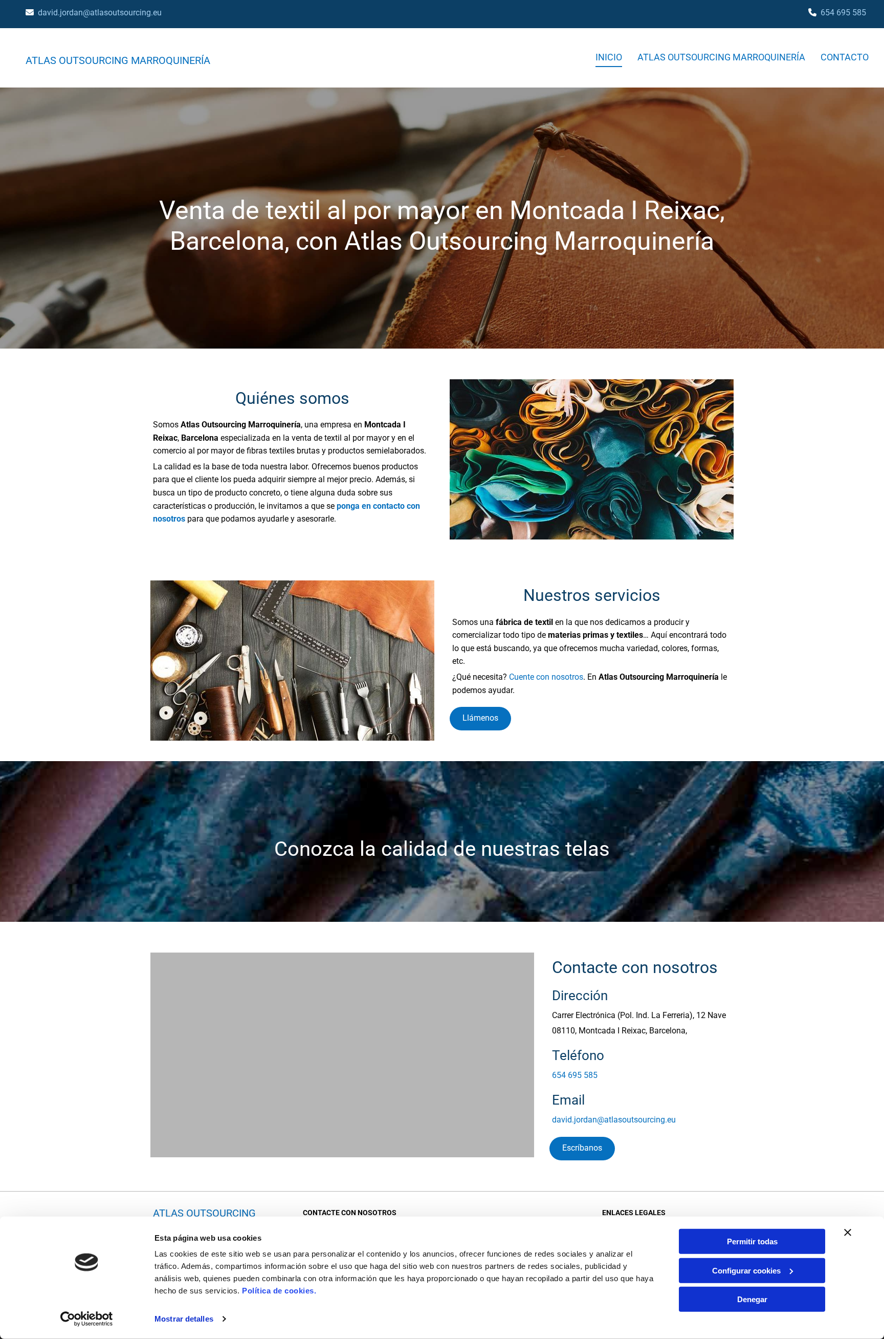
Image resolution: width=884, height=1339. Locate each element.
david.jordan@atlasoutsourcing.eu (100, 12)
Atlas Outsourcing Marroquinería (118, 60)
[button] (480, 718)
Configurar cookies (746, 1270)
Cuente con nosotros (546, 677)
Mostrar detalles (183, 1318)
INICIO (608, 57)
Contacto (845, 57)
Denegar (752, 1299)
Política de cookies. (279, 1290)
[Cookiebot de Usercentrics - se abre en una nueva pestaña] (86, 1319)
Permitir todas (752, 1241)
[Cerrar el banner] (847, 1232)
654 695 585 (843, 12)
